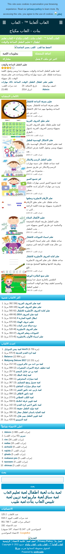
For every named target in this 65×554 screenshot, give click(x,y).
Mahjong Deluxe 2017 (15, 360)
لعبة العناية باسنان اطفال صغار (31, 412)
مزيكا (17, 548)
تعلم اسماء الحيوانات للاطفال (39, 237)
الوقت (25, 82)
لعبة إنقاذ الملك (24, 375)
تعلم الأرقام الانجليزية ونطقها (39, 198)
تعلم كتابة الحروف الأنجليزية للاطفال (42, 256)
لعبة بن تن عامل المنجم (27, 371)
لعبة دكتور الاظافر (25, 393)
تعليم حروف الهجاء (25, 322)
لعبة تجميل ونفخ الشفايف (28, 382)
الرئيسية (6, 541)
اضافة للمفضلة (43, 53)
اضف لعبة (31, 541)
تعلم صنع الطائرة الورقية (37, 276)
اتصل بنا (58, 541)
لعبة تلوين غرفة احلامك (26, 401)
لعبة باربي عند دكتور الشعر (29, 390)
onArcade (39, 552)
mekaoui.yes (10, 458)
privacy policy (34, 9)
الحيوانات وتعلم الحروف (28, 333)
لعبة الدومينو (21, 419)
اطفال (39, 82)
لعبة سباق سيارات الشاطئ (28, 386)
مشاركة (7, 58)
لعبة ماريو (36, 497)
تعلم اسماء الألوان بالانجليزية (30, 336)
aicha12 (8, 447)
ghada (7, 454)
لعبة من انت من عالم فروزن (30, 364)
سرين (23, 436)
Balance (8, 356)
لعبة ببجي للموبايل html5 (16, 349)
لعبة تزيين (20, 497)
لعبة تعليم (19, 492)
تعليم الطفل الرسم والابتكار (39, 159)
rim (6, 439)
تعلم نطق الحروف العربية (38, 121)
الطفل (32, 82)
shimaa (8, 465)
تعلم (45, 82)
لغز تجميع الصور (33, 179)
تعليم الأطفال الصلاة (35, 217)
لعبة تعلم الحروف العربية (29, 303)
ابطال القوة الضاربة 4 (27, 318)
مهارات (4, 82)
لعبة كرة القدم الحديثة (26, 353)
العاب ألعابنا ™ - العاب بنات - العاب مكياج (37, 38)
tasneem (8, 462)
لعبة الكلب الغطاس (25, 397)
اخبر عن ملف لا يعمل (46, 58)
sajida (7, 450)
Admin (45, 89)
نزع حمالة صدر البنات (27, 325)
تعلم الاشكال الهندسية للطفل (39, 140)
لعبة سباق (52, 497)
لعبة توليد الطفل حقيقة (27, 408)
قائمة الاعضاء (18, 541)
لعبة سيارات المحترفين (27, 379)
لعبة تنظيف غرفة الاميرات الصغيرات (33, 368)
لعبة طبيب (18, 502)
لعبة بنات (55, 492)
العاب (8, 492)
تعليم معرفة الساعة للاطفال (39, 101)
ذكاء (11, 82)
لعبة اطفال (37, 492)
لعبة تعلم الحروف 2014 (27, 314)
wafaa (7, 443)
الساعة (17, 82)
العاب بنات (35, 501)
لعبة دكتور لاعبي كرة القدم (29, 405)
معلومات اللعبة (10, 53)
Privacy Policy (45, 541)
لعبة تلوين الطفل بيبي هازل (29, 416)
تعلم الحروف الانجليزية (27, 329)
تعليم (50, 82)
